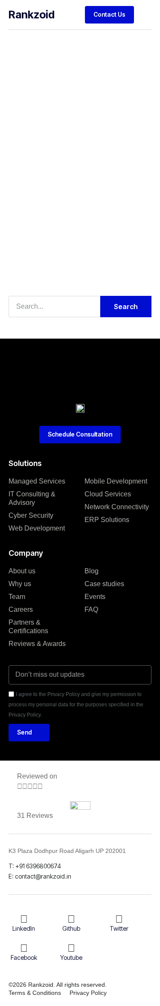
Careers (21, 609)
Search (126, 306)
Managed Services (37, 481)
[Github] (71, 919)
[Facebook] (24, 948)
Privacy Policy (88, 992)
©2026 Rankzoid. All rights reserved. (58, 984)
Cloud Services (107, 494)
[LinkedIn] (24, 919)
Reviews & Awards (37, 643)
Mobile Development (115, 481)
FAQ (91, 609)
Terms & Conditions (35, 992)
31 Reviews (35, 815)
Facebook (24, 957)
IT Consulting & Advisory (32, 498)
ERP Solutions (106, 519)
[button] (144, 14)
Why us (20, 583)
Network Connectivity (116, 506)
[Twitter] (119, 919)
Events (94, 596)
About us (22, 571)
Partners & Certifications (28, 626)
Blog (91, 571)
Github (71, 928)
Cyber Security (31, 515)
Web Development (37, 528)
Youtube (71, 957)
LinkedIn (23, 928)
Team (17, 596)
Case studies (104, 583)
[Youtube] (71, 948)
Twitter (119, 928)
